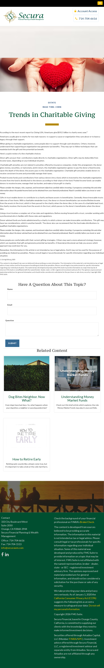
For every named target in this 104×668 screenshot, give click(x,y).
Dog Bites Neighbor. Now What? (27, 398)
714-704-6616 (88, 18)
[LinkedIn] (7, 553)
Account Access (87, 11)
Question (9, 320)
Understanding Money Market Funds (77, 398)
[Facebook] (2, 553)
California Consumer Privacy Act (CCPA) (75, 598)
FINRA (72, 638)
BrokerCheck (87, 521)
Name (10, 289)
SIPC (79, 638)
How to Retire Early (26, 459)
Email (9, 305)
